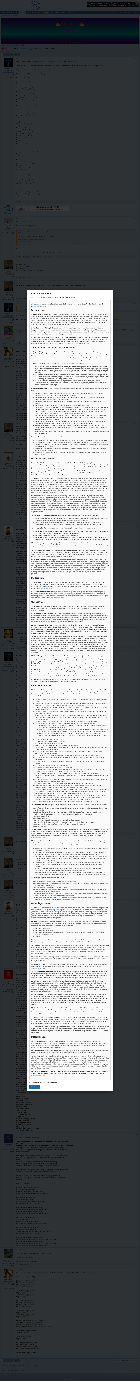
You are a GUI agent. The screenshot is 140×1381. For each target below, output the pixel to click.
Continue (34, 1087)
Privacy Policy (54, 910)
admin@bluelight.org (48, 588)
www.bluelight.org (38, 306)
